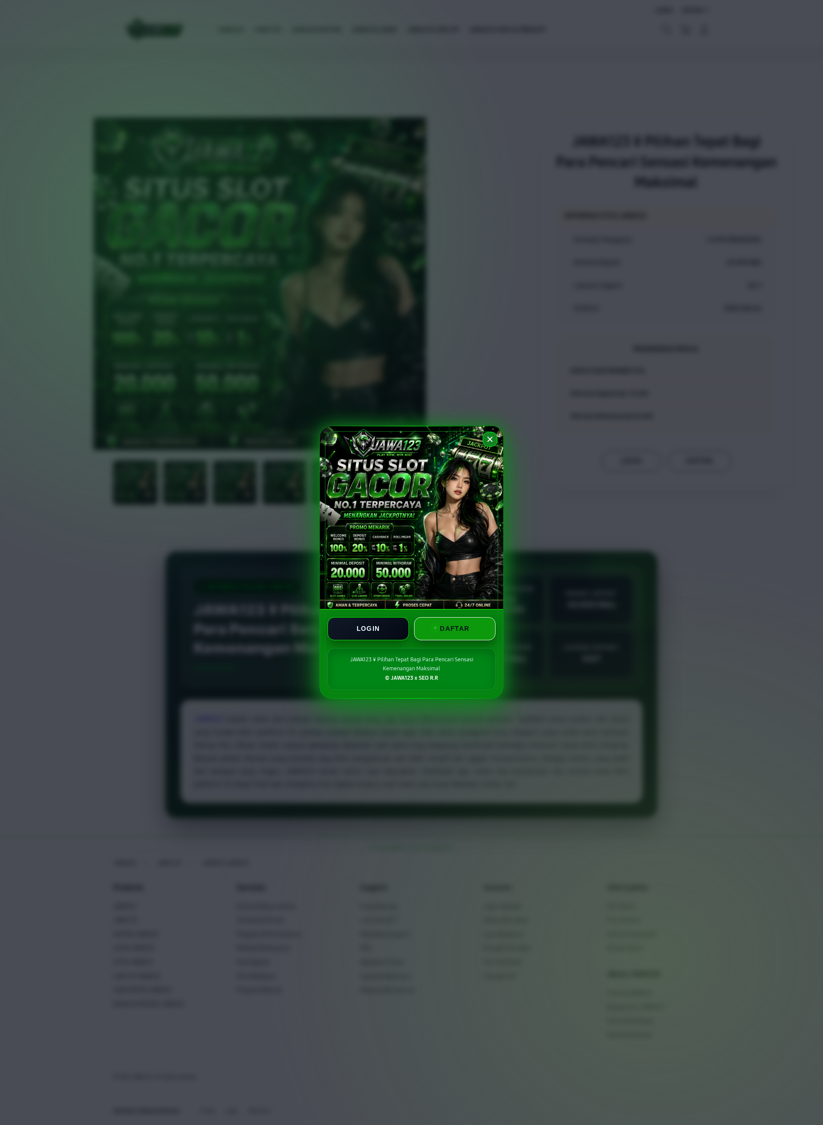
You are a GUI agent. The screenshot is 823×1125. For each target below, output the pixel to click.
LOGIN (368, 629)
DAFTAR (454, 629)
